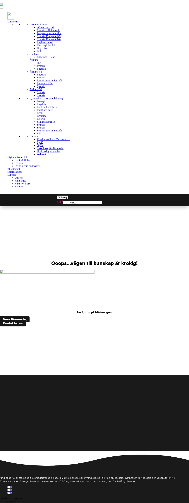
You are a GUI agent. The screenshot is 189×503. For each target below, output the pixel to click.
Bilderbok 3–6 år (46, 57)
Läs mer (34, 136)
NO (39, 62)
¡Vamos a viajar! (45, 27)
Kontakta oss (13, 323)
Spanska (41, 86)
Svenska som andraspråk (49, 80)
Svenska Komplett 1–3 (49, 36)
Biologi (41, 101)
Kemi (40, 113)
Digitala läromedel (17, 157)
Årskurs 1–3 (36, 60)
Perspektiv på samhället (49, 33)
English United (45, 42)
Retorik (41, 118)
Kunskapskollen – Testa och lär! (53, 139)
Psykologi (42, 116)
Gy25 (40, 145)
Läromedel (13, 21)
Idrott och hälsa (45, 83)
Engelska (41, 68)
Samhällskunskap (46, 121)
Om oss (19, 177)
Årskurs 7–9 (36, 89)
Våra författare (22, 183)
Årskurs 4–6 (36, 71)
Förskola (34, 54)
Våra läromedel (15, 319)
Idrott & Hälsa (22, 160)
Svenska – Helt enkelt (48, 30)
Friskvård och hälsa (47, 107)
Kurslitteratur (14, 169)
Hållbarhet (20, 180)
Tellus (40, 51)
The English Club (46, 45)
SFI (39, 133)
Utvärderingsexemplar (48, 151)
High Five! (42, 48)
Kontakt (19, 186)
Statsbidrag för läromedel (50, 148)
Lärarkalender (14, 171)
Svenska (41, 65)
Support (11, 174)
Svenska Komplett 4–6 (49, 39)
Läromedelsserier (38, 24)
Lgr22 (40, 142)
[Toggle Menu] (1, 8)
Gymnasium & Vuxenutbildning (46, 98)
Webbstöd (42, 154)
